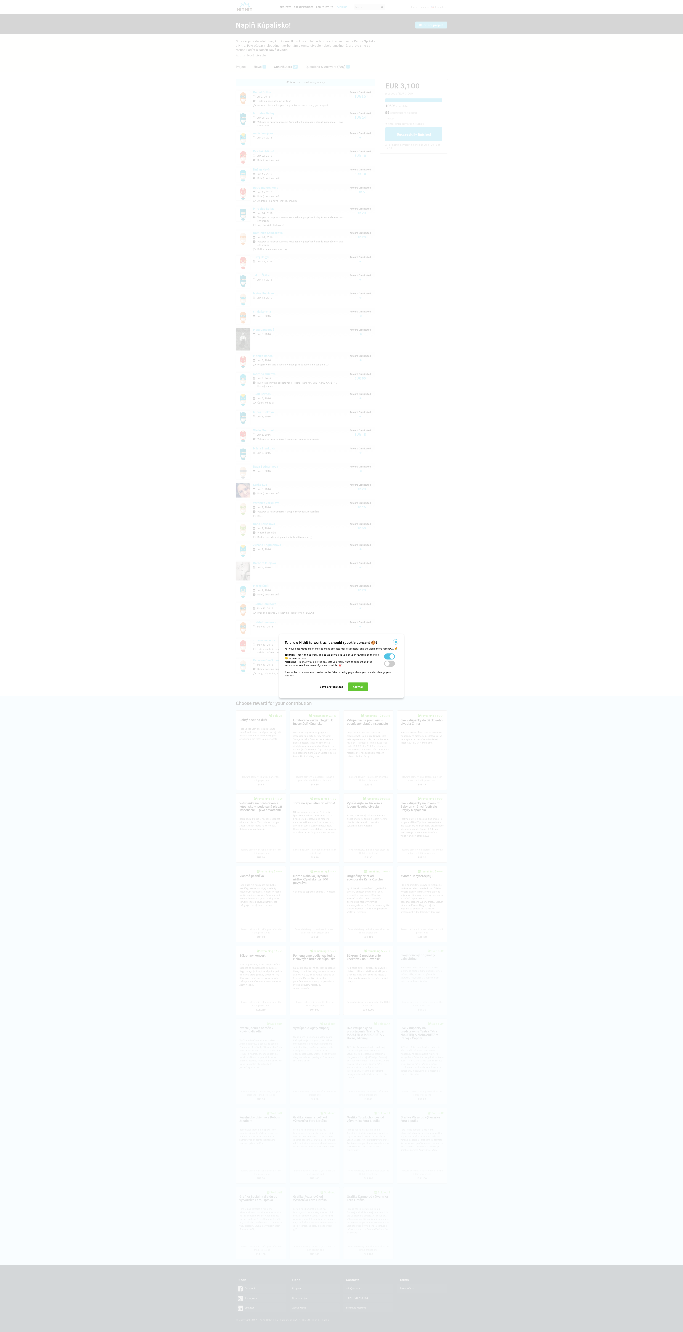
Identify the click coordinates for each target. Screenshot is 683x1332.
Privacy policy (340, 672)
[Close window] (395, 642)
